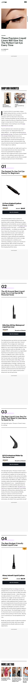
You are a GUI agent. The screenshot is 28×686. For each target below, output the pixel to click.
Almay (16, 588)
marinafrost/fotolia (27, 19)
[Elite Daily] (4, 2)
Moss (19, 359)
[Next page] (26, 100)
